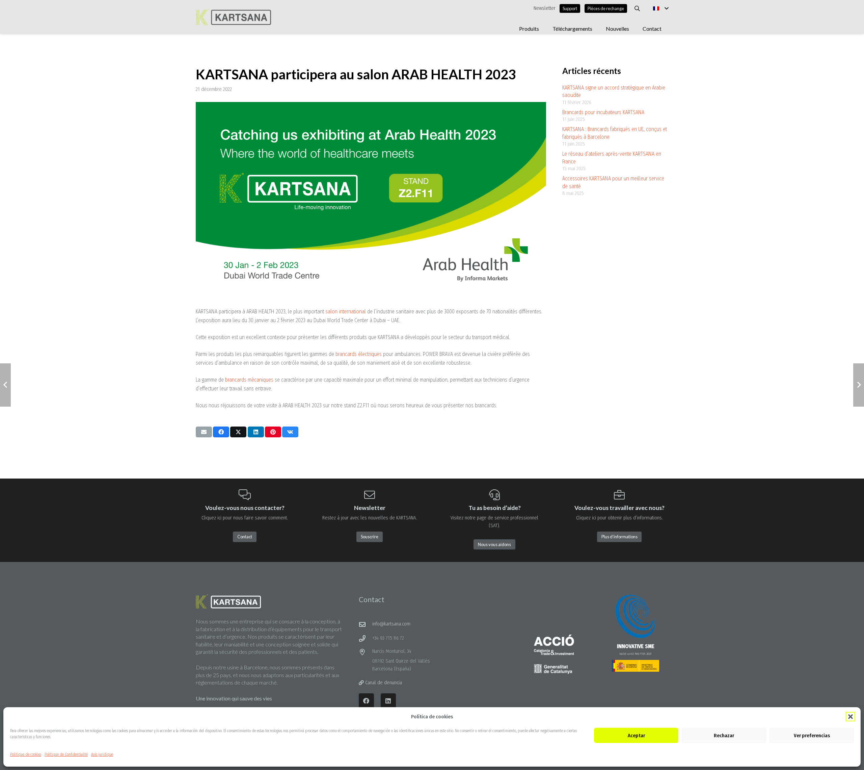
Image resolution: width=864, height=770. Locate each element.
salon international (345, 311)
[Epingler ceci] (273, 432)
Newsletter (545, 8)
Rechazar (724, 736)
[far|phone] (365, 638)
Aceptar (636, 736)
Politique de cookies (25, 754)
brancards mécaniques (249, 380)
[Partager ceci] (221, 432)
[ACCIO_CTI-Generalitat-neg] (554, 654)
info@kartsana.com (391, 624)
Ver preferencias (812, 736)
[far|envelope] (365, 624)
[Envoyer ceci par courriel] (204, 432)
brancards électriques (358, 354)
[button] (850, 716)
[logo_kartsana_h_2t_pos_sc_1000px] (233, 16)
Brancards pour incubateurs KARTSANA (603, 112)
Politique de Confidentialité (66, 754)
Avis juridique (102, 754)
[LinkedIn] (388, 701)
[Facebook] (366, 701)
